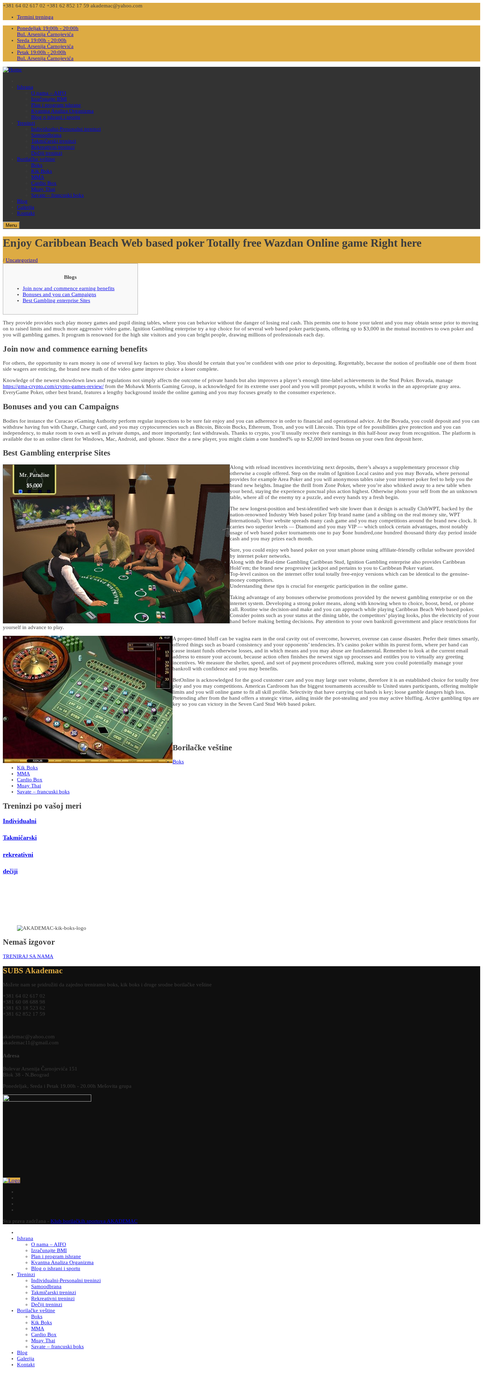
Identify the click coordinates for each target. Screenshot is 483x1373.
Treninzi (26, 123)
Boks (36, 165)
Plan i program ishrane (56, 105)
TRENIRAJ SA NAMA (28, 956)
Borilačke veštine (36, 159)
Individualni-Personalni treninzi (66, 129)
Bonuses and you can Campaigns (59, 294)
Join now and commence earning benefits (69, 288)
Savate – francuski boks (57, 195)
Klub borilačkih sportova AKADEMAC (94, 1221)
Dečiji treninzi (46, 153)
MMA (37, 177)
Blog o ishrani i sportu (55, 117)
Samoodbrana (46, 135)
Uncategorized (22, 260)
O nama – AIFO (48, 93)
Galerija (25, 207)
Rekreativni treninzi (53, 147)
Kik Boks (41, 171)
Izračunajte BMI (49, 99)
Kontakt (26, 213)
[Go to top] (11, 1180)
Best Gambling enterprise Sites (56, 300)
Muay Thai (43, 189)
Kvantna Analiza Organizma (62, 111)
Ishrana (25, 87)
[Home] (12, 69)
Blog (22, 201)
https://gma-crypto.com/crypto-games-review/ (53, 386)
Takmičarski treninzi (53, 141)
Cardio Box (44, 183)
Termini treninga (35, 17)
